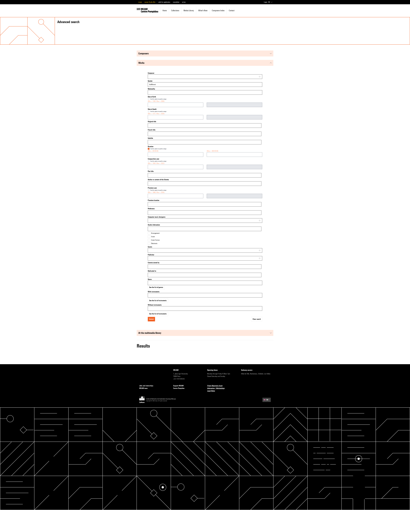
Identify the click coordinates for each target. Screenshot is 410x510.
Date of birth (152, 97)
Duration (150, 146)
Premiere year (152, 188)
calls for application (164, 2)
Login (265, 2)
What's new (202, 10)
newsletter (176, 2)
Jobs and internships (146, 386)
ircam (140, 2)
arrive (184, 2)
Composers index (218, 10)
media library (189, 10)
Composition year (153, 159)
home (165, 10)
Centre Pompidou (178, 388)
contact (231, 10)
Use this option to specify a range (158, 99)
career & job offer (150, 2)
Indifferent (152, 84)
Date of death (152, 109)
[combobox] (205, 76)
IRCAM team (143, 388)
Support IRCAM (178, 386)
